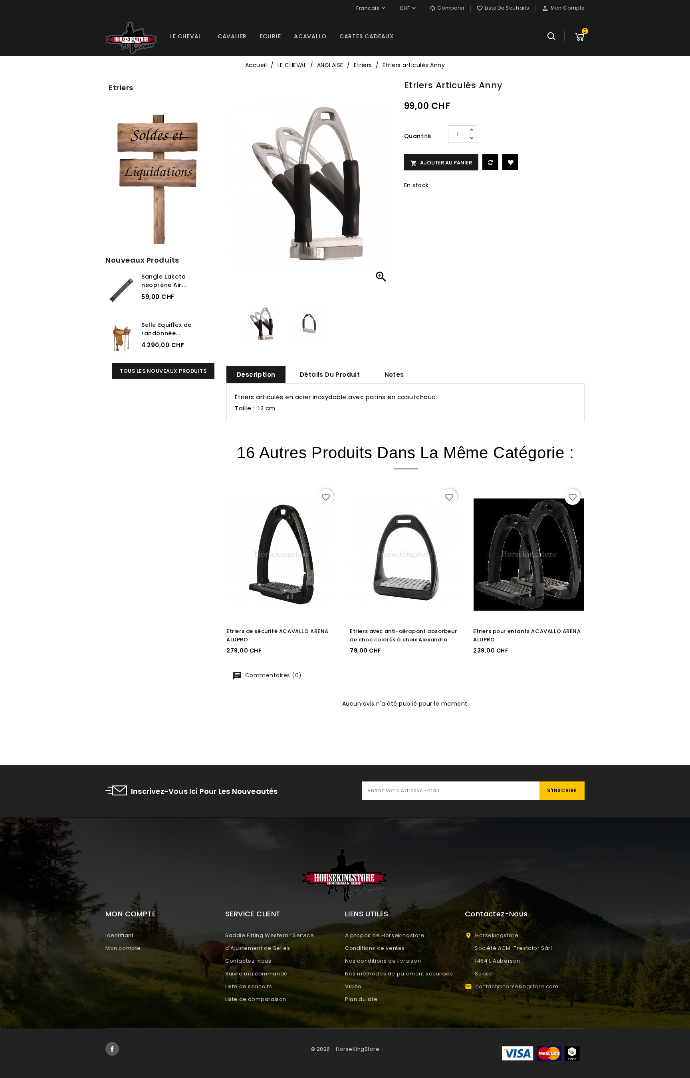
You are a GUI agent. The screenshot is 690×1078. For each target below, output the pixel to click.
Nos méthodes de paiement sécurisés (399, 973)
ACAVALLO (310, 36)
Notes (394, 374)
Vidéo (353, 986)
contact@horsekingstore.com (517, 986)
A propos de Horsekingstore (385, 935)
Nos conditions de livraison (383, 961)
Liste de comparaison (255, 999)
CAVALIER (232, 36)
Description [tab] (256, 374)
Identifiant (119, 935)
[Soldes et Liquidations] (159, 176)
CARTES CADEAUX (366, 36)
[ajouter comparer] (490, 162)
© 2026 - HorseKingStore (345, 1049)
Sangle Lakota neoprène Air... (163, 281)
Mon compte (123, 948)
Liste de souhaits (248, 986)
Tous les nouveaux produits (163, 371)
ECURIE (270, 36)
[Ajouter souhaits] (510, 162)
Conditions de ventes (375, 948)
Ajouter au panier (441, 162)
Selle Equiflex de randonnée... (166, 329)
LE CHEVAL (185, 36)
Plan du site (361, 999)
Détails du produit (330, 374)
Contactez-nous (248, 961)
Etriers (121, 88)
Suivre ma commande (256, 973)
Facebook (112, 1049)
